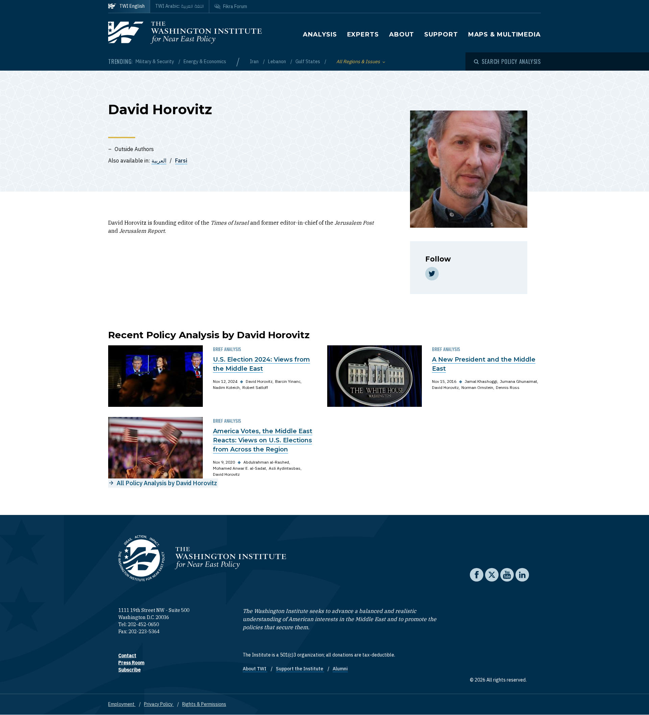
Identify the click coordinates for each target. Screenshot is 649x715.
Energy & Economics (205, 61)
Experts (363, 34)
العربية (158, 160)
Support (441, 34)
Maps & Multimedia (504, 34)
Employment (122, 704)
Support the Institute (300, 669)
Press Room (131, 663)
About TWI (255, 669)
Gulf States (308, 61)
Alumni (340, 669)
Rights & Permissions (204, 704)
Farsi (181, 160)
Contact (127, 655)
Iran (255, 61)
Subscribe (129, 670)
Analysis (320, 34)
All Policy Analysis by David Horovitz (167, 483)
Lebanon (277, 61)
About (401, 34)
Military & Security (155, 61)
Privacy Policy (159, 704)
